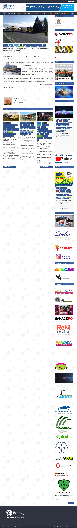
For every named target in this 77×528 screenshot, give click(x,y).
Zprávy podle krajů (11, 13)
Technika (6, 132)
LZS (10, 123)
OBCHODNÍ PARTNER (61, 263)
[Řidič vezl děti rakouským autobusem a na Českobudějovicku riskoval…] (64, 112)
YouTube (66, 193)
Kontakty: (62, 526)
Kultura (35, 13)
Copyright (54, 526)
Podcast (24, 13)
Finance (57, 121)
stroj (38, 134)
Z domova (22, 46)
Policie (13, 124)
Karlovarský (16, 45)
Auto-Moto (58, 119)
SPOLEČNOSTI (58, 191)
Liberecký (39, 124)
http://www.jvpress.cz (18, 102)
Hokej (72, 526)
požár (17, 124)
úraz (17, 94)
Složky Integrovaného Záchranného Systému (32, 45)
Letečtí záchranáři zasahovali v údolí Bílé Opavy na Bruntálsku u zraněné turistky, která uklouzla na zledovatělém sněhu (27, 138)
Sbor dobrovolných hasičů (9, 126)
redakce (50, 13)
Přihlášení (67, 526)
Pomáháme (43, 126)
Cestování (6, 45)
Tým (58, 526)
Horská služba (13, 94)
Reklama (63, 13)
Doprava (11, 45)
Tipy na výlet (43, 13)
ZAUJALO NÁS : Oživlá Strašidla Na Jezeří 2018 (47, 166)
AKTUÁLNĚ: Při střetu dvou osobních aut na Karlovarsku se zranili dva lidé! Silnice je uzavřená (10, 166)
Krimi (19, 13)
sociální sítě (58, 190)
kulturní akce (58, 188)
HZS (4, 123)
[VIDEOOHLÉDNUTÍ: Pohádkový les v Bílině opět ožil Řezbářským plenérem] (64, 179)
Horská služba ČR (23, 123)
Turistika (12, 46)
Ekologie (57, 187)
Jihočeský (62, 121)
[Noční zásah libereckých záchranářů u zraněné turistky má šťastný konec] (45, 116)
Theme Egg (19, 526)
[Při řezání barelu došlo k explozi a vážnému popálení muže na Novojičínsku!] (11, 116)
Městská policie (45, 124)
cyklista (9, 94)
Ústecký (16, 46)
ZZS (13, 136)
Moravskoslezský (7, 124)
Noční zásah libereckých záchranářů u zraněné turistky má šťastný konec (44, 143)
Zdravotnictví (34, 46)
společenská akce (65, 190)
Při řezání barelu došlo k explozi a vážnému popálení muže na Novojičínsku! (11, 139)
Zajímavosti (27, 46)
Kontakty (57, 13)
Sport (29, 13)
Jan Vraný (13, 52)
